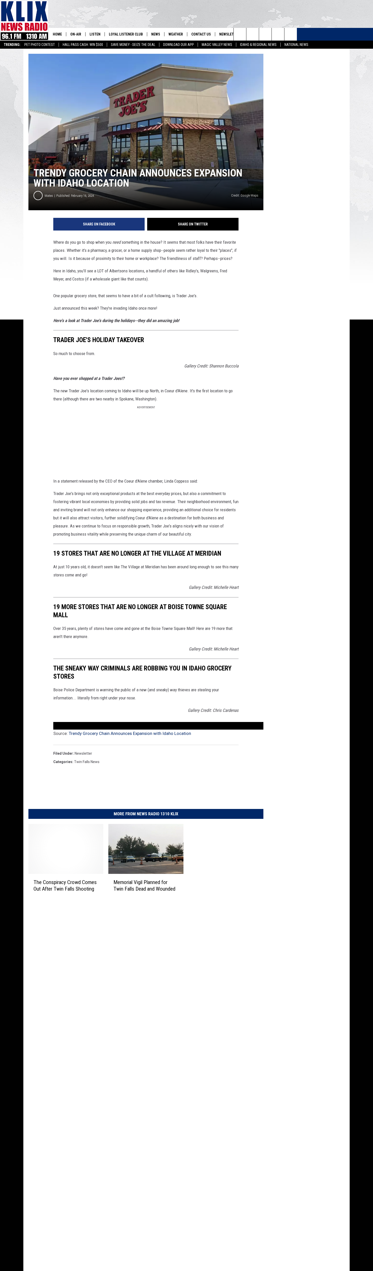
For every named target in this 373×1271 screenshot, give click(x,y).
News (155, 34)
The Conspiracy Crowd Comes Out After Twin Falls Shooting (65, 885)
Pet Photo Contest (39, 45)
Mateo (49, 196)
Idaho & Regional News (258, 45)
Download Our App (178, 45)
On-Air (75, 34)
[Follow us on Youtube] (290, 34)
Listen (95, 34)
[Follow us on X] (278, 34)
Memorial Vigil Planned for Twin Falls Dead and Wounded (144, 885)
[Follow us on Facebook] (265, 34)
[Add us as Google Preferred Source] (252, 34)
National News (296, 45)
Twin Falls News (86, 762)
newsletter (83, 753)
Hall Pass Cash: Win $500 (83, 45)
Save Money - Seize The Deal (133, 45)
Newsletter (229, 34)
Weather (175, 34)
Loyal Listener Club (126, 34)
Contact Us (201, 34)
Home (57, 34)
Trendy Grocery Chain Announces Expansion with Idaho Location (130, 733)
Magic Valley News (217, 45)
